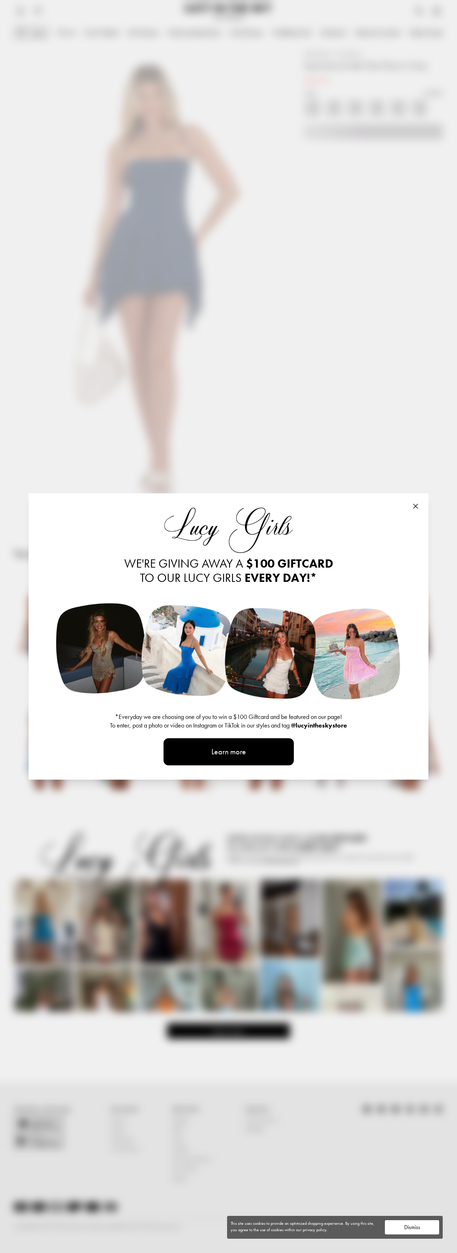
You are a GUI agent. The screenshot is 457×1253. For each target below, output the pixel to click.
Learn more (228, 751)
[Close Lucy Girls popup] (415, 506)
